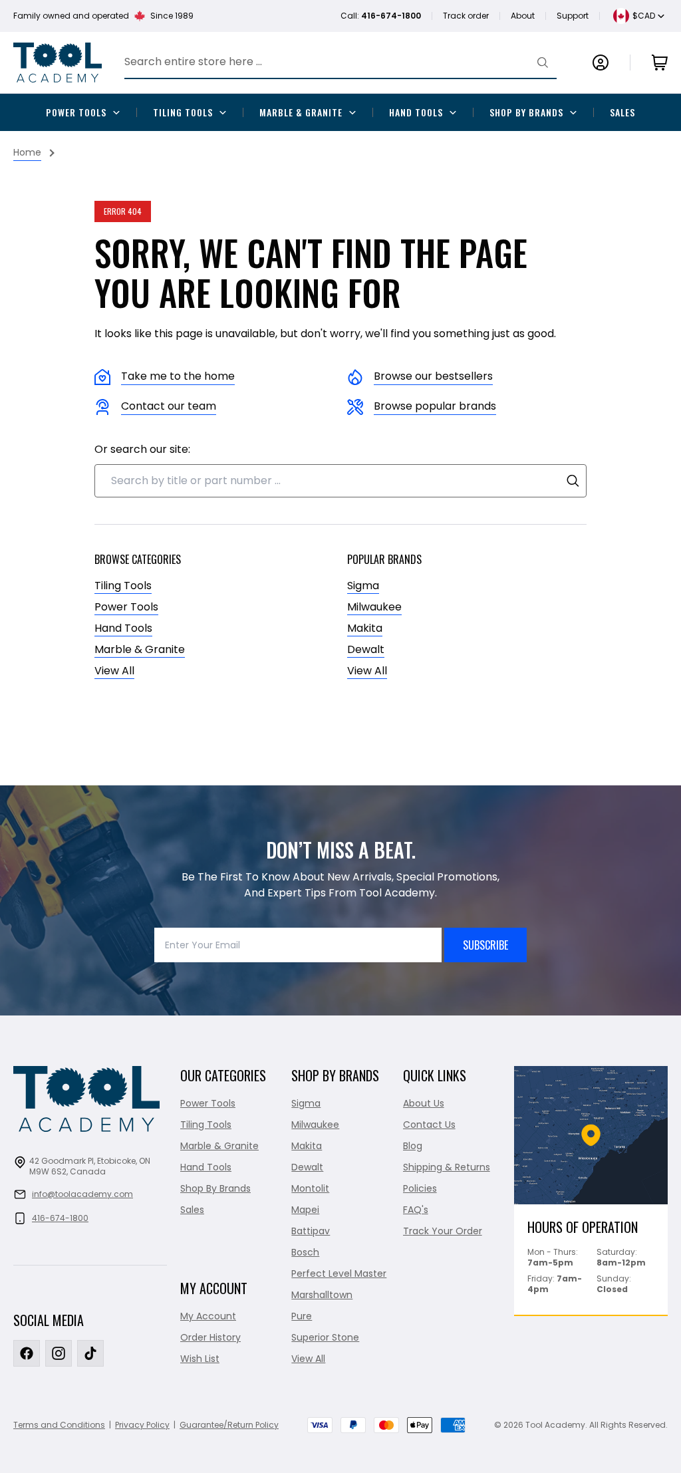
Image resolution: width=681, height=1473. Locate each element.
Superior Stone (325, 1337)
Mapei (305, 1209)
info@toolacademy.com (82, 1194)
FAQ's (415, 1209)
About (523, 15)
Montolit (310, 1188)
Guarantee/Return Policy (229, 1424)
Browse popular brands (435, 406)
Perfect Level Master (338, 1273)
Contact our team (168, 406)
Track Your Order (442, 1231)
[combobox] (340, 480)
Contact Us (429, 1124)
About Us (423, 1103)
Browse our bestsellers (433, 376)
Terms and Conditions (59, 1424)
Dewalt (365, 649)
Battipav (310, 1231)
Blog (412, 1145)
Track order (466, 15)
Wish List (199, 1358)
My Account (208, 1316)
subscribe (485, 945)
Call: (380, 15)
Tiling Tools (183, 112)
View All (114, 670)
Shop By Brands (526, 112)
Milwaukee (374, 606)
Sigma (363, 585)
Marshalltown (321, 1294)
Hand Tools (416, 112)
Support (573, 15)
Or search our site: (142, 449)
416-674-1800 (60, 1218)
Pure (301, 1316)
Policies (420, 1188)
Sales (622, 112)
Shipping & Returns (446, 1167)
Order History (210, 1337)
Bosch (305, 1252)
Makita (364, 628)
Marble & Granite (300, 112)
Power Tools (76, 112)
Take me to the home (178, 376)
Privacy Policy (142, 1424)
